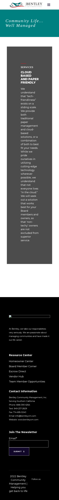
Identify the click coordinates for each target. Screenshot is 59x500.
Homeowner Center (21, 361)
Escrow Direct (17, 371)
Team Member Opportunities (27, 381)
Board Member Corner (23, 366)
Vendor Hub (16, 376)
